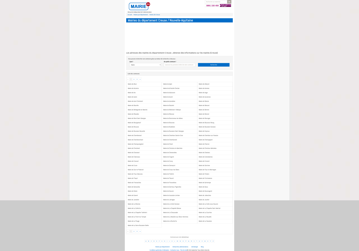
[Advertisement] (179, 37)
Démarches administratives (180, 247)
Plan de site (183, 250)
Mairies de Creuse (154, 14)
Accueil (130, 14)
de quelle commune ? (170, 61)
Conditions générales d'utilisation (159, 250)
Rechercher (213, 65)
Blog (202, 247)
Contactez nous (174, 250)
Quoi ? (131, 61)
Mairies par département (141, 14)
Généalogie (194, 247)
